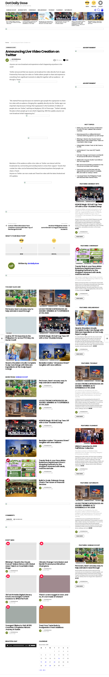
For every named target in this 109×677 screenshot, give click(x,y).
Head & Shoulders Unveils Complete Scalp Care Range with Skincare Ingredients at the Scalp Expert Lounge (78, 23)
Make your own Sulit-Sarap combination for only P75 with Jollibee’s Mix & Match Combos (89, 129)
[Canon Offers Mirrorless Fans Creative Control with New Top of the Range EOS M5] (2, 338)
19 (41, 662)
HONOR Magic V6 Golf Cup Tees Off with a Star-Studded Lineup (62, 22)
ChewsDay (32, 10)
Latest (100, 6)
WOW (87, 6)
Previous (6, 19)
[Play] (8, 645)
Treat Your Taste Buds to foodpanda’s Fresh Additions (51, 626)
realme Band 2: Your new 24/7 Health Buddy (88, 151)
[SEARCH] (98, 10)
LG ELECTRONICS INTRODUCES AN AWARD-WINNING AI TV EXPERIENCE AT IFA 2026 (30, 22)
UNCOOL (93, 6)
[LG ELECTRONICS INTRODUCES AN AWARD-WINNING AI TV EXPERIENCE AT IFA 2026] (30, 16)
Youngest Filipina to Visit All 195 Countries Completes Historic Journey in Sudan (18, 627)
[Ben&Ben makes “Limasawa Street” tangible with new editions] (95, 16)
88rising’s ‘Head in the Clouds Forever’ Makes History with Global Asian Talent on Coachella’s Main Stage (20, 565)
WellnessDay (42, 10)
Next (103, 19)
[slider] (33, 645)
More (77, 228)
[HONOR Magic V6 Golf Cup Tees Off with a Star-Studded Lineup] (62, 16)
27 (45, 665)
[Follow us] (95, 10)
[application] (20, 645)
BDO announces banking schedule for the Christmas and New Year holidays (90, 165)
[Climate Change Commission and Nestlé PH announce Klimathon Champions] (54, 551)
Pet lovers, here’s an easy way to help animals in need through (13, 22)
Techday (51, 10)
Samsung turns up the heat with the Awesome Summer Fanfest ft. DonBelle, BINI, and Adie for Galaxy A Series (89, 171)
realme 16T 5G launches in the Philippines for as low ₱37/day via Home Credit (46, 22)
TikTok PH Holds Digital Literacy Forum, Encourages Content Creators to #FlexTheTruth (18, 596)
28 (50, 665)
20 (45, 662)
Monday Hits (22, 10)
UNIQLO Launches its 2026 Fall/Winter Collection (86, 447)
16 (59, 658)
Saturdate (68, 10)
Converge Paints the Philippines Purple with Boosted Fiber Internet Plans (89, 176)
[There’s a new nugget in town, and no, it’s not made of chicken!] (54, 584)
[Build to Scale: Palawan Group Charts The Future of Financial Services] (20, 488)
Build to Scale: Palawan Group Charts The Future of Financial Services (51, 482)
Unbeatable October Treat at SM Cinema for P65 (90, 146)
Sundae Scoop (11, 10)
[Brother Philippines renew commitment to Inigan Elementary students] (107, 338)
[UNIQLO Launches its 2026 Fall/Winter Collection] (89, 436)
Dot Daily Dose (16, 3)
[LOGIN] (102, 10)
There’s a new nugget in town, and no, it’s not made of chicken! (53, 595)
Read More (79, 236)
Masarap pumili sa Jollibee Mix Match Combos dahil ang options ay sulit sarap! (90, 135)
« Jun (40, 670)
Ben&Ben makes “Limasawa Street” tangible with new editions (95, 22)
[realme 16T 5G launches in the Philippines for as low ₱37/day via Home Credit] (46, 16)
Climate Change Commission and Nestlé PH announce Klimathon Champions (53, 564)
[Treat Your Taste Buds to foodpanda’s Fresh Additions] (54, 614)
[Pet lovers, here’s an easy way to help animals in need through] (13, 16)
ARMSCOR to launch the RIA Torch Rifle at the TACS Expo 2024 (89, 160)
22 (54, 662)
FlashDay (59, 10)
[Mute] (29, 645)
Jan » (44, 670)
